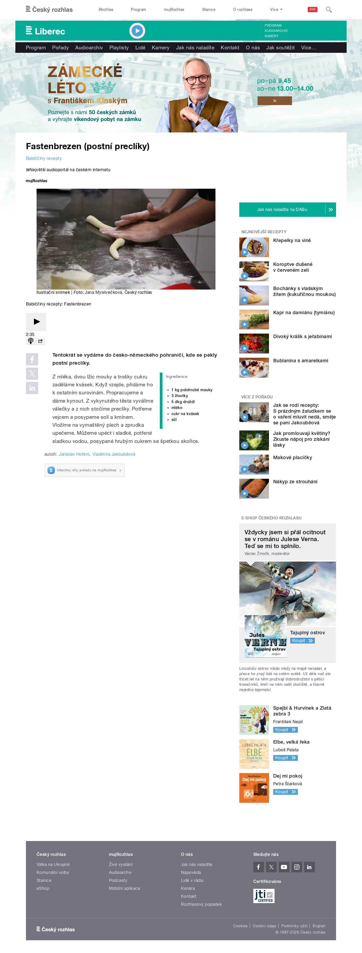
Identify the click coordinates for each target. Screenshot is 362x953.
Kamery (272, 36)
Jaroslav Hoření (74, 454)
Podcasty (118, 880)
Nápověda (191, 872)
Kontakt (230, 47)
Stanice (208, 9)
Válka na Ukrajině (53, 864)
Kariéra (188, 888)
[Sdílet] (40, 341)
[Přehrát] (36, 322)
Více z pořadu (257, 397)
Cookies (240, 926)
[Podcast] (31, 341)
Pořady (60, 47)
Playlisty (119, 47)
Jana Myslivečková (103, 292)
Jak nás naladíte (195, 47)
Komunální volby (53, 872)
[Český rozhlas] (49, 9)
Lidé (140, 47)
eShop (43, 888)
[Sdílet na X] (32, 374)
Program (138, 9)
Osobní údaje (264, 926)
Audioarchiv (276, 31)
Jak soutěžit (280, 47)
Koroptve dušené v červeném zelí (292, 267)
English (319, 926)
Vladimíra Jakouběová (113, 454)
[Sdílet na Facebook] (32, 359)
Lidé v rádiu (192, 880)
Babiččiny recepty (44, 158)
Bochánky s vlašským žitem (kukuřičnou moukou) (304, 291)
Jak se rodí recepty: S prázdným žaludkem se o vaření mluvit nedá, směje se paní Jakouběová (304, 413)
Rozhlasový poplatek (201, 904)
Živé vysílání (121, 864)
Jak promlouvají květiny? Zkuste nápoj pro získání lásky (301, 439)
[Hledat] (329, 9)
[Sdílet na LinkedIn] (32, 388)
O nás (253, 47)
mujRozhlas (174, 9)
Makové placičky (292, 457)
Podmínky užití (294, 926)
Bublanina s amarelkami (300, 360)
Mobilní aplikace (124, 888)
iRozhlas (106, 9)
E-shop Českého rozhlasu (271, 518)
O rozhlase (243, 9)
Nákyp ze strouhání (295, 481)
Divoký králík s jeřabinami (302, 336)
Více (308, 47)
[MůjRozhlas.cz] (36, 181)
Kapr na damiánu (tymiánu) (304, 312)
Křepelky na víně (292, 240)
